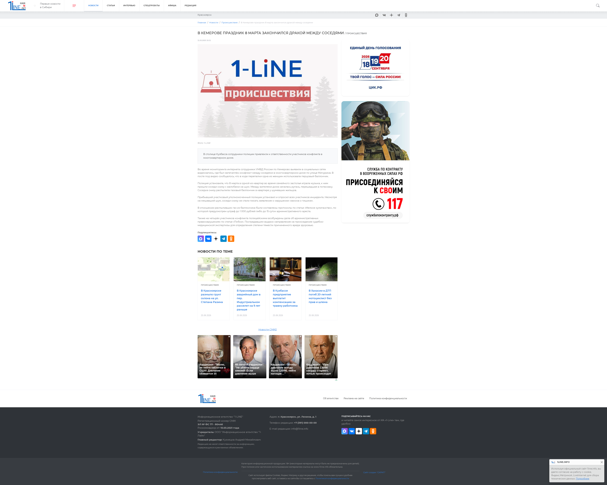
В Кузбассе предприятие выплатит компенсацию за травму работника (285, 298)
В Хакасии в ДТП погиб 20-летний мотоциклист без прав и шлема (320, 296)
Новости (93, 5)
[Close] (601, 462)
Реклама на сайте (354, 398)
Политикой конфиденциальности (332, 478)
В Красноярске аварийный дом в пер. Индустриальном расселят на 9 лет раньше (249, 300)
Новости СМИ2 (267, 329)
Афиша (172, 5)
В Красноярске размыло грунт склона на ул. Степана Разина (212, 296)
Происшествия (210, 285)
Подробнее (582, 478)
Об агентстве (331, 398)
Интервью (129, 5)
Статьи (111, 5)
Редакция (190, 5)
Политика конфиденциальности (388, 398)
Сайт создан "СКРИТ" (374, 472)
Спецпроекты (152, 5)
